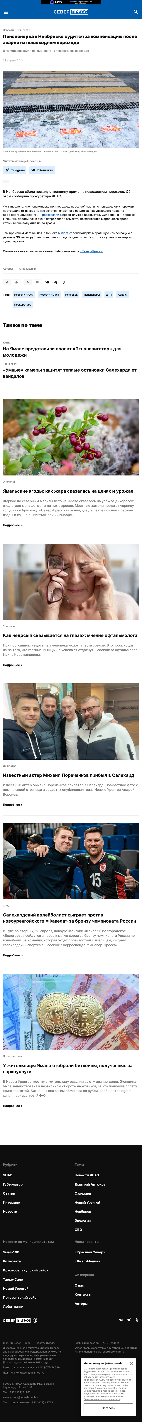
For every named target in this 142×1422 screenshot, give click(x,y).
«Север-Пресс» (91, 251)
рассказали (50, 215)
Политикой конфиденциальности (102, 1399)
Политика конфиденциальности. (23, 1372)
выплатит (65, 233)
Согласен (108, 1408)
